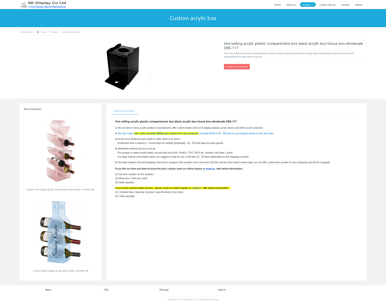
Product (53, 31)
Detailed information (124, 110)
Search (222, 289)
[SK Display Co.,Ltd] (42, 4)
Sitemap (164, 289)
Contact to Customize (237, 66)
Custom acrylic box (70, 31)
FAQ (106, 289)
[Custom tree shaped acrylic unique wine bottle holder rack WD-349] (60, 150)
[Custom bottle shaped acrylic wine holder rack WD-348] (60, 231)
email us (210, 168)
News (48, 289)
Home (277, 4)
